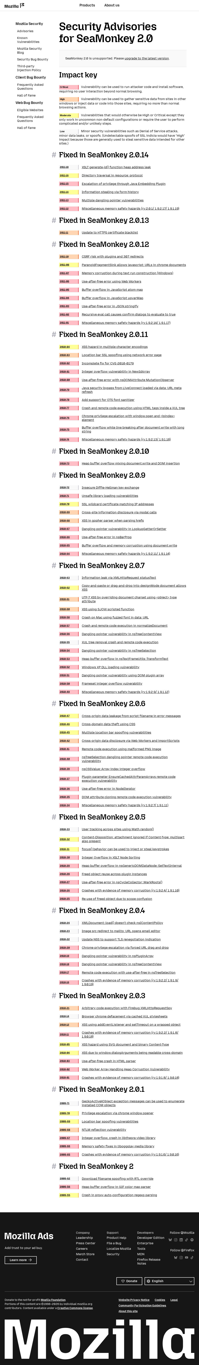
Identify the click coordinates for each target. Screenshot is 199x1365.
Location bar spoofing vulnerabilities (99, 1121)
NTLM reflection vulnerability (93, 1130)
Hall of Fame (26, 95)
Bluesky (170, 1239)
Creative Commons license (75, 1308)
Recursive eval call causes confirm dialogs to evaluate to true (117, 314)
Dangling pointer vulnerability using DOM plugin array (112, 675)
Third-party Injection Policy (29, 68)
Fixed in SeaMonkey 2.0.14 (104, 154)
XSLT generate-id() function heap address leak (105, 167)
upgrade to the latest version (147, 58)
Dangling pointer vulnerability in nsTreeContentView (111, 634)
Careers (82, 1249)
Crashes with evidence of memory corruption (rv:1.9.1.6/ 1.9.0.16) (119, 1154)
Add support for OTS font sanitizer (97, 400)
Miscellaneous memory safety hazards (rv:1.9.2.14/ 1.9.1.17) (115, 323)
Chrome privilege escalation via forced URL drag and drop (114, 947)
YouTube (186, 1257)
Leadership (84, 1238)
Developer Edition (150, 1238)
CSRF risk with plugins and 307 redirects (102, 256)
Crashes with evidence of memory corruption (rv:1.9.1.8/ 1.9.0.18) (119, 1078)
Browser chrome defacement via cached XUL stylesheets (114, 1016)
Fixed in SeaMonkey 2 (96, 1166)
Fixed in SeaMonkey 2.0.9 (102, 475)
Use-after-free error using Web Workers (100, 281)
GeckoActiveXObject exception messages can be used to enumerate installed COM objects (122, 1103)
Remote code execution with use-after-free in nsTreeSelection (117, 972)
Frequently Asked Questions (30, 86)
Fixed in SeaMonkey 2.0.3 (102, 995)
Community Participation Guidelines (142, 1305)
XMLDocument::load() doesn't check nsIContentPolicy (111, 923)
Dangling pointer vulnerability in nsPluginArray (107, 956)
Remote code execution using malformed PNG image (110, 749)
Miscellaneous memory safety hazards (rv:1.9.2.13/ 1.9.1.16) (115, 439)
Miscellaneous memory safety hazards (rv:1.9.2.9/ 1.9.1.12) (114, 692)
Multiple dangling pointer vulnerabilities (102, 200)
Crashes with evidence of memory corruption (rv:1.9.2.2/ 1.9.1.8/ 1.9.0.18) (119, 1034)
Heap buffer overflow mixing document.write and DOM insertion (120, 463)
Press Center (85, 1243)
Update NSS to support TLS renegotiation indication (110, 939)
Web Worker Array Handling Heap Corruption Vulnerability (115, 1069)
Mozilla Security (29, 24)
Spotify (192, 1239)
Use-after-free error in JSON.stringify (99, 306)
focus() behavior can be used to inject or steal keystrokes (114, 849)
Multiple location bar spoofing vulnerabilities (105, 732)
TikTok (186, 1239)
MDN (140, 1254)
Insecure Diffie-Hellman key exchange (99, 487)
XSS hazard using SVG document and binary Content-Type (114, 1044)
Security (113, 1254)
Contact (82, 1259)
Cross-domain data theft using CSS (97, 724)
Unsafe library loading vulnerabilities (99, 496)
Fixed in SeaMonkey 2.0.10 (104, 451)
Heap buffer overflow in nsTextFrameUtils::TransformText (114, 659)
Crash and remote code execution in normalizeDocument (114, 626)
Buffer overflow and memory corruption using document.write (118, 545)
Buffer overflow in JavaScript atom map (101, 290)
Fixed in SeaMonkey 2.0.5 (102, 817)
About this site (128, 1311)
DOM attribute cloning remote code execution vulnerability (116, 797)
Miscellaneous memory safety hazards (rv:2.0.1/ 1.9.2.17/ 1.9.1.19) (119, 208)
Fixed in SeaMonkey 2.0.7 (102, 565)
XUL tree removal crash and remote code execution (109, 642)
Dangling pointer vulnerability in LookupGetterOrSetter (113, 529)
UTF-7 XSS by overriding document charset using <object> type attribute (118, 599)
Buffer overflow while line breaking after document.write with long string (122, 429)
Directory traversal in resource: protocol (101, 175)
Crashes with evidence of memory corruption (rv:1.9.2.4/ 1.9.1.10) (119, 890)
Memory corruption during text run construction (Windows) (116, 273)
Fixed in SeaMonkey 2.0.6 (102, 703)
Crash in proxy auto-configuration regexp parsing (108, 1195)
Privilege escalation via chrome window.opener (107, 1113)
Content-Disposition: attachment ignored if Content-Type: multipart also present (122, 839)
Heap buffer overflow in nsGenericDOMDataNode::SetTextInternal (121, 866)
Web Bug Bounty (29, 103)
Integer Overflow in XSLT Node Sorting (100, 857)
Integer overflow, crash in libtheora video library (107, 1138)
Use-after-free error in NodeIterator (97, 789)
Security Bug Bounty (32, 59)
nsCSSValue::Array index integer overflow (102, 769)
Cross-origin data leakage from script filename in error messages (120, 716)
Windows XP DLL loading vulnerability (99, 667)
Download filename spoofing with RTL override (106, 1179)
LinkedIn (181, 1239)
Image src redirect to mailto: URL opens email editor (110, 931)
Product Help (116, 1238)
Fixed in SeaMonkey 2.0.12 (104, 244)
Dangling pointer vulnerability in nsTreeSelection (108, 650)
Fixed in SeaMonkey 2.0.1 (102, 1089)
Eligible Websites (30, 110)
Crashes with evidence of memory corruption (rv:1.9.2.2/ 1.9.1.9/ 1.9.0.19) (119, 982)
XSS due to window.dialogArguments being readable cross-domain (121, 1053)
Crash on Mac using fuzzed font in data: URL (104, 617)
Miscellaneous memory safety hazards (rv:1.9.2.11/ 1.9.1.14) (115, 554)
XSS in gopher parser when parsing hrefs (102, 520)
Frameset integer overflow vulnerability (101, 683)
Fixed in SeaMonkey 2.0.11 (103, 334)
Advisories (25, 31)
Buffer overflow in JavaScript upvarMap (101, 298)
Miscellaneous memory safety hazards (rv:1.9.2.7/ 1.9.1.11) (114, 805)
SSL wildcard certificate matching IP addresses (107, 504)
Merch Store (85, 1254)
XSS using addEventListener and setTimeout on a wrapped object (120, 1024)
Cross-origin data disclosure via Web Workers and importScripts (120, 741)
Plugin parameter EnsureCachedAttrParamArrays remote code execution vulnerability (117, 779)
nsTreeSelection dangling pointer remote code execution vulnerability (114, 759)
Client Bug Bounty (31, 77)
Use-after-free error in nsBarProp (96, 537)
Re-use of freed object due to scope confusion (106, 899)
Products (87, 5)
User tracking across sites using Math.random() (107, 829)
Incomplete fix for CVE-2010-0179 (97, 363)
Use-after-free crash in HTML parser (98, 1061)
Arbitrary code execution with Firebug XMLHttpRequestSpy (116, 1008)
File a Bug (114, 1243)
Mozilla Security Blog (29, 50)
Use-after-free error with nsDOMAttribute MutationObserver (117, 380)
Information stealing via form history (99, 192)
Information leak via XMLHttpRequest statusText (108, 578)
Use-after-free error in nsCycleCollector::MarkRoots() (111, 882)
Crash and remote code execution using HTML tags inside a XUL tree (122, 408)
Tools (141, 1249)
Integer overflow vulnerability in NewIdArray (105, 371)
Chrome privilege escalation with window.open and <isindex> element (117, 418)
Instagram (175, 1239)
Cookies (160, 1300)
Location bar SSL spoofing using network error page (110, 355)
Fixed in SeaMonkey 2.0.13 (104, 220)
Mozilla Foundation (53, 1300)
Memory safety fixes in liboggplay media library (107, 1146)
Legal (174, 1300)
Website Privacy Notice (134, 1300)
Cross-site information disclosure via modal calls (108, 512)
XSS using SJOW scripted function (97, 609)
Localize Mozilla (119, 1249)
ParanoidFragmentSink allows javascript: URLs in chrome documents (123, 265)
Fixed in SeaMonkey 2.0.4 (102, 910)
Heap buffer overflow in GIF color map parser (105, 1187)
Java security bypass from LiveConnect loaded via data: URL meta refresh (121, 390)
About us (112, 5)
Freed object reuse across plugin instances (103, 874)
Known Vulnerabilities (28, 40)
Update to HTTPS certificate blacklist (99, 232)
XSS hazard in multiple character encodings (104, 347)
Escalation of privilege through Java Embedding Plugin (113, 184)
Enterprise (145, 1243)
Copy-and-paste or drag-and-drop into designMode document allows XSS (123, 587)
